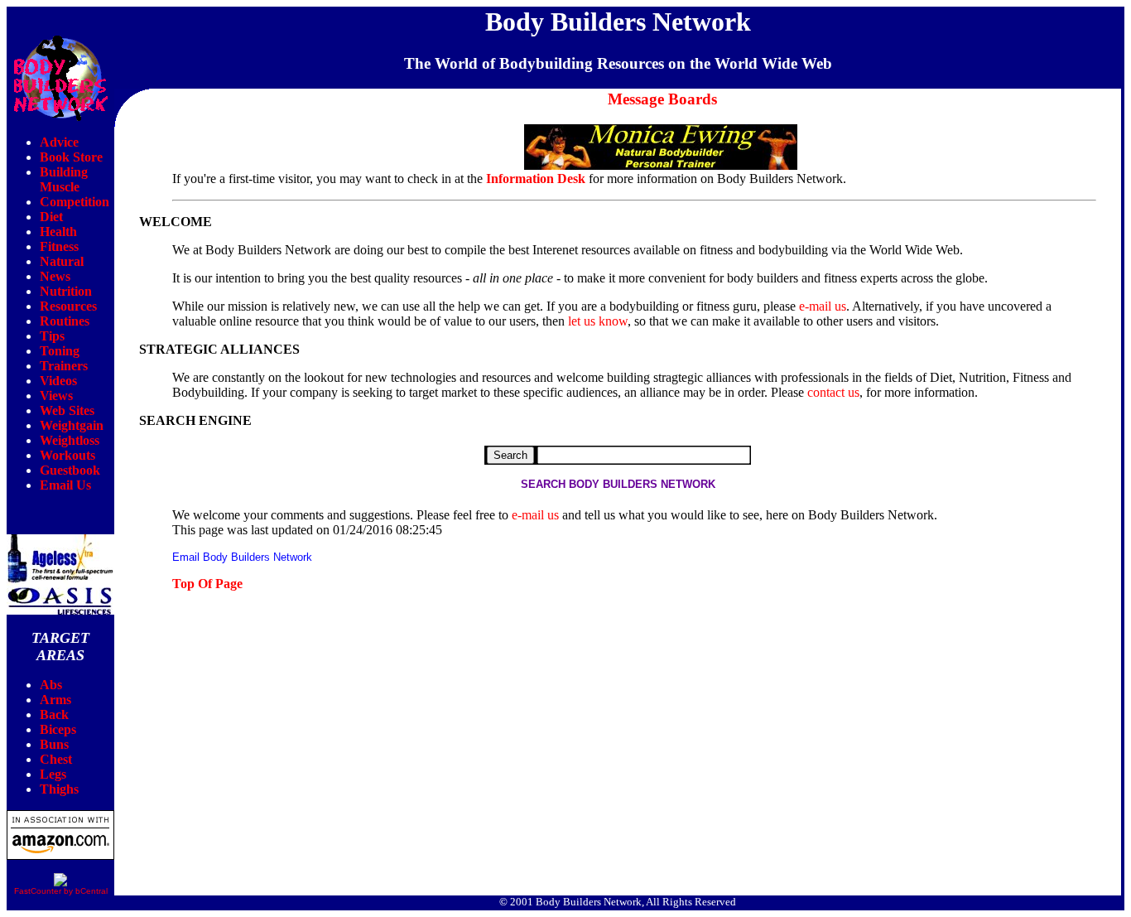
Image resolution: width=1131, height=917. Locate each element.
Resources (68, 306)
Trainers (64, 366)
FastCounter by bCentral (61, 890)
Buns (54, 744)
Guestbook (70, 470)
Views (56, 396)
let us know (598, 321)
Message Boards (662, 99)
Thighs (59, 789)
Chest (56, 759)
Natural (62, 261)
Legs (53, 774)
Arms (55, 700)
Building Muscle (64, 179)
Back (54, 714)
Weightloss (69, 440)
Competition (74, 202)
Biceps (58, 729)
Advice (59, 142)
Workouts (67, 455)
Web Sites (67, 410)
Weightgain (71, 425)
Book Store (71, 157)
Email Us (65, 485)
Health (58, 231)
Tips (52, 336)
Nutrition (66, 291)
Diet (51, 217)
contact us (833, 392)
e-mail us (822, 306)
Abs (51, 685)
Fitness (59, 246)
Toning (59, 351)
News (55, 276)
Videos (58, 381)
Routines (64, 321)
